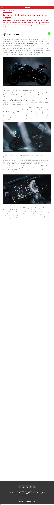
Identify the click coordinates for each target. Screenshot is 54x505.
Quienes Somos (13, 496)
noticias (5, 10)
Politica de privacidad (38, 496)
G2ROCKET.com (30, 501)
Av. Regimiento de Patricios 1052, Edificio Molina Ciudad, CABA (27, 493)
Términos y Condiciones (25, 496)
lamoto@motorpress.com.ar (27, 495)
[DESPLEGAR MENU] (2, 7)
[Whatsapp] (49, 33)
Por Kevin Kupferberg (13, 34)
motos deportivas (7, 12)
